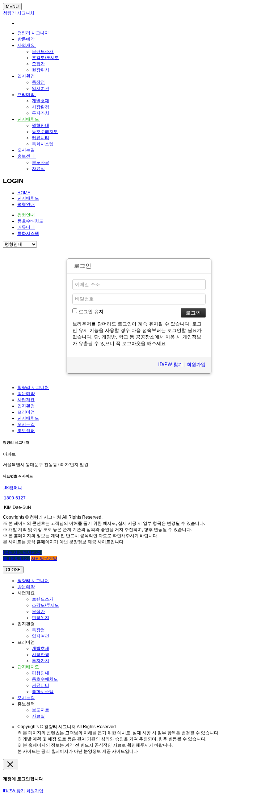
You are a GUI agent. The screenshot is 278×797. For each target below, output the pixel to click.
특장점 (38, 82)
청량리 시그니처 (18, 13)
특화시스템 (43, 143)
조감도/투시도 (45, 57)
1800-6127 (14, 498)
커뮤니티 (40, 137)
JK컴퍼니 (12, 487)
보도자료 (40, 162)
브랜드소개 (43, 51)
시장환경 (40, 106)
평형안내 (40, 125)
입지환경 (26, 76)
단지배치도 (28, 119)
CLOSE (13, 569)
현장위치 (40, 69)
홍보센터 (26, 156)
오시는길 (26, 150)
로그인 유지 (90, 311)
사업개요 (26, 45)
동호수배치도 (45, 131)
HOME (23, 192)
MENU (12, 6)
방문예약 (26, 39)
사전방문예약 (44, 558)
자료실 (38, 168)
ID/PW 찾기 (170, 364)
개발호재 (40, 100)
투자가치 (40, 113)
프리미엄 (26, 94)
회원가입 (196, 364)
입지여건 (40, 88)
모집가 (38, 63)
